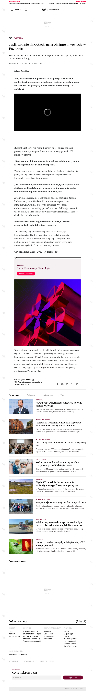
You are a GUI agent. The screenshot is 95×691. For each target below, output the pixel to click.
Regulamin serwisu (30, 636)
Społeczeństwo (41, 459)
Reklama (47, 631)
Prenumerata (49, 636)
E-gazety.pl (68, 634)
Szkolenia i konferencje (18, 654)
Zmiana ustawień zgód (32, 634)
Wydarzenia (54, 10)
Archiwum (48, 639)
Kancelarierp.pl (70, 641)
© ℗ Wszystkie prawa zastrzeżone (28, 382)
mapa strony (14, 661)
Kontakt (12, 634)
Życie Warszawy (70, 646)
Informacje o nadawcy (31, 639)
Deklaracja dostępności (32, 641)
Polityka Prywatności (31, 631)
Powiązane (14, 395)
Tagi (62, 395)
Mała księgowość (70, 639)
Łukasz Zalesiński (21, 71)
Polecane (31, 395)
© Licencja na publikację (24, 380)
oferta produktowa (46, 661)
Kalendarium (29, 661)
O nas (11, 631)
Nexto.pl (67, 636)
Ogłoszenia (48, 634)
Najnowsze (48, 395)
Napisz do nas (14, 636)
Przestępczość (41, 519)
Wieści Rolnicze (70, 644)
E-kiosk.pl (67, 631)
